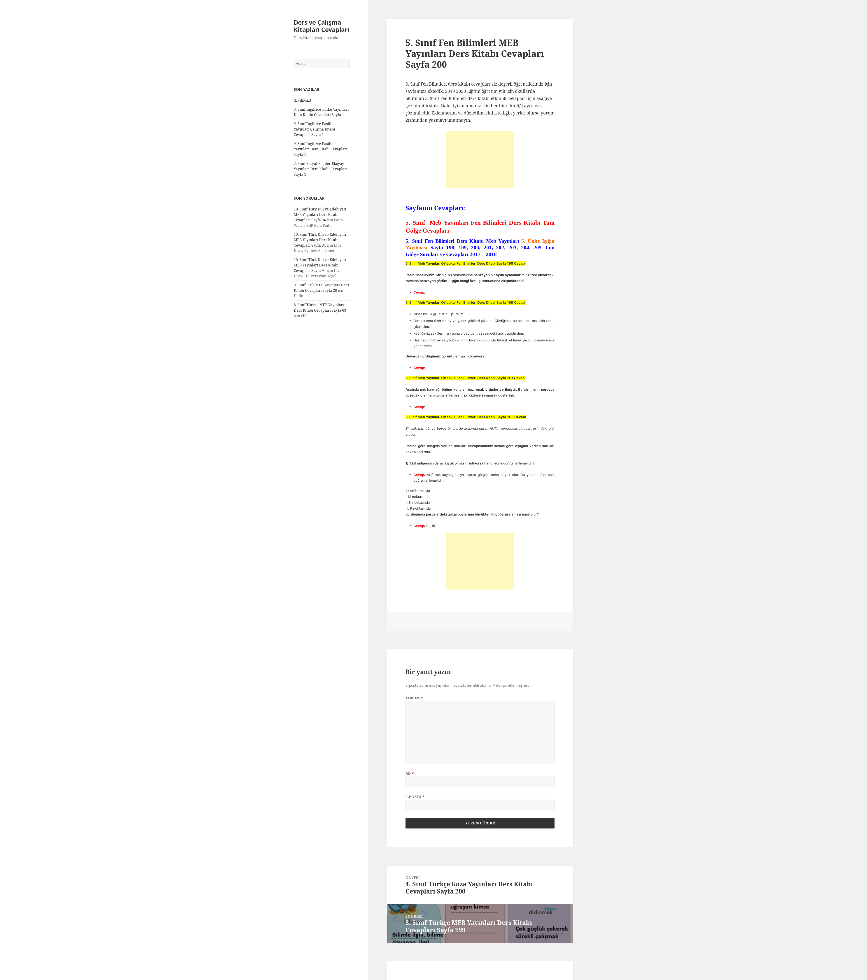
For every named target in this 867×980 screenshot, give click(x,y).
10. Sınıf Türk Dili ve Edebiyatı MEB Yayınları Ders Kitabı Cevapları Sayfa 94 (320, 214)
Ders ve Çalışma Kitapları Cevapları (321, 26)
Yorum (414, 697)
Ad (410, 773)
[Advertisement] (480, 159)
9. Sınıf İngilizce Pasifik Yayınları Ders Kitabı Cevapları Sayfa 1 (320, 149)
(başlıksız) (302, 100)
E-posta (415, 796)
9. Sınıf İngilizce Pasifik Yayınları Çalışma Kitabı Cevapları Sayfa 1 (314, 129)
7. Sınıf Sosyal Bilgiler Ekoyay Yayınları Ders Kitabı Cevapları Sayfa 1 (320, 169)
